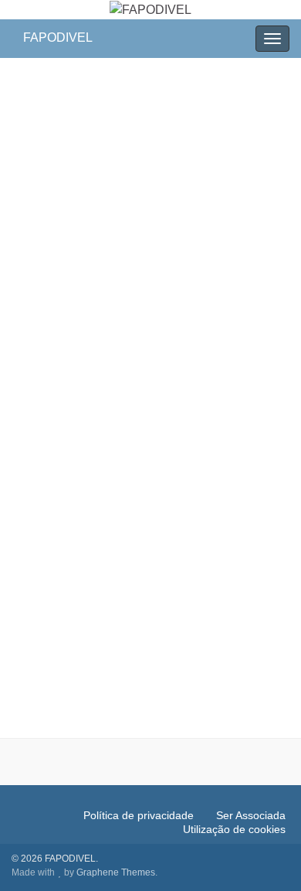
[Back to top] (266, 856)
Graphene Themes (115, 872)
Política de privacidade (138, 815)
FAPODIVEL (58, 37)
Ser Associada (251, 815)
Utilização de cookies (234, 829)
